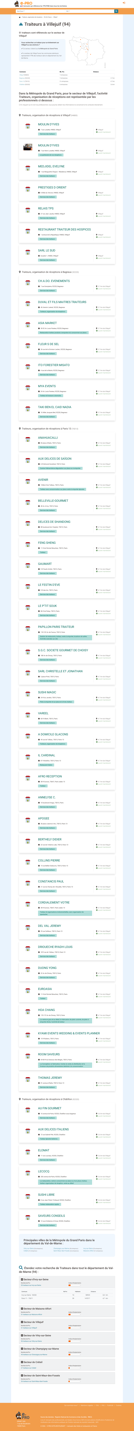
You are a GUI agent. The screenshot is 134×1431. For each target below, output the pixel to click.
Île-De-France (48, 17)
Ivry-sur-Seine (88, 1248)
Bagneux (22, 78)
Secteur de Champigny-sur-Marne (41, 1348)
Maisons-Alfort (88, 1251)
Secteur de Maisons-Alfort (37, 1308)
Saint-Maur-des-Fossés (62, 1251)
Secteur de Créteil (32, 1362)
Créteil (26, 1251)
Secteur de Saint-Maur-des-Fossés (41, 1375)
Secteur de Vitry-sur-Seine (37, 1335)
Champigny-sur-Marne (61, 1248)
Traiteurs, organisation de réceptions (32, 17)
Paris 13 (21, 81)
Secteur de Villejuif (33, 1322)
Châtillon (22, 84)
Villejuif (21, 75)
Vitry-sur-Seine (29, 1248)
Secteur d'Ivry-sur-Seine (35, 1279)
